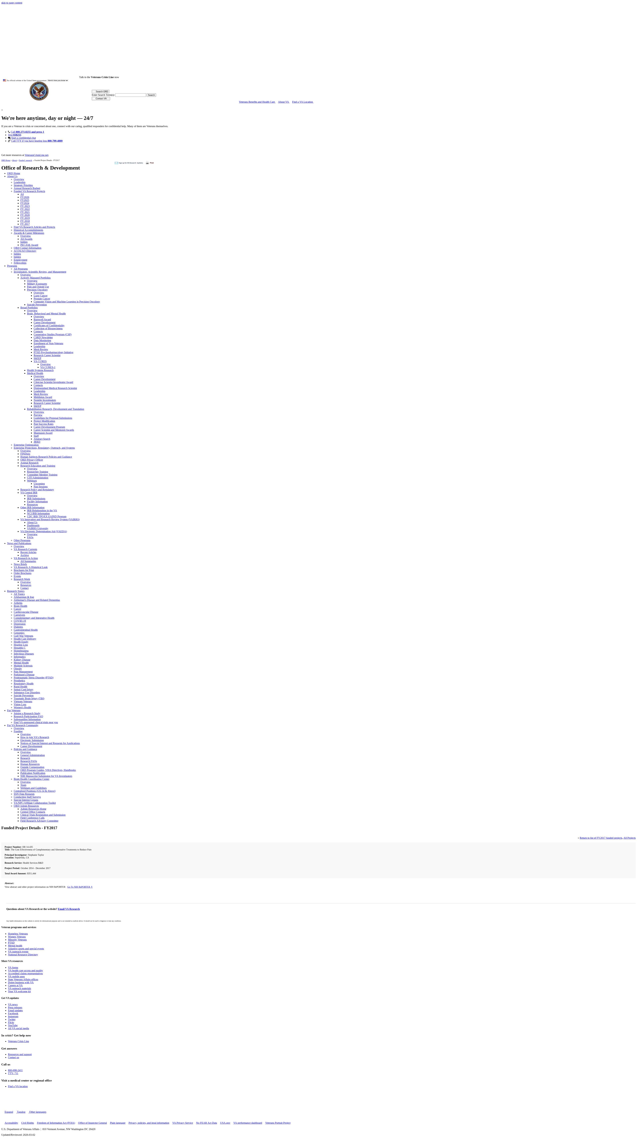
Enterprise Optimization (26, 444)
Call (27, 131)
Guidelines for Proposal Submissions (53, 418)
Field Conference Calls (32, 817)
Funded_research (25, 160)
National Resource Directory (23, 954)
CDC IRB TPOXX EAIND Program (46, 516)
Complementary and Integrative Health (34, 617)
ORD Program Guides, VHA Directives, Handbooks (48, 770)
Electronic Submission (32, 740)
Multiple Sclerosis (23, 665)
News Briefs (20, 564)
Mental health (15, 945)
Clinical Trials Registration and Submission (43, 814)
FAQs (30, 537)
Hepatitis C (20, 647)
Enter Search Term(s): (103, 94)
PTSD (11, 942)
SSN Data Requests (24, 794)
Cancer (17, 609)
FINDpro (25, 453)
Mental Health (21, 662)
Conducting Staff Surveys (27, 797)
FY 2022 (25, 209)
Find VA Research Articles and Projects (34, 227)
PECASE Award (29, 245)
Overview (19, 179)
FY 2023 (25, 206)
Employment (20, 259)
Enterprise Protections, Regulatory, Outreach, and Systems (44, 447)
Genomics (19, 632)
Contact (24, 588)
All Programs (21, 268)
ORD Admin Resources (26, 805)
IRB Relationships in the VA (42, 510)
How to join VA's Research (34, 737)
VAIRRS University (37, 528)
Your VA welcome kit (19, 991)
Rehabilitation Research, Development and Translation (55, 409)
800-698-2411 (15, 1070)
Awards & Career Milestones (29, 233)
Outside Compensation (32, 767)
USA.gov (225, 1122)
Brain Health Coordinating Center (31, 779)
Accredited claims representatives (25, 973)
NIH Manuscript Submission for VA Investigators (46, 776)
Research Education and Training (37, 465)
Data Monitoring (42, 340)
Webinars (32, 480)
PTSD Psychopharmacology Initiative (53, 352)
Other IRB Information (32, 507)
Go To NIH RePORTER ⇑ (80, 887)
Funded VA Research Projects (29, 191)
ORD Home (5, 160)
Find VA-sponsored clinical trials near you (36, 722)
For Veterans (13, 710)
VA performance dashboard (247, 1122)
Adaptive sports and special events (26, 948)
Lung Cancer (40, 295)
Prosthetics (19, 680)
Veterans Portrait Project (277, 1122)
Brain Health (20, 606)
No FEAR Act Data (206, 1122)
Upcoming (39, 483)
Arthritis (18, 603)
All (22, 194)
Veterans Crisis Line (18, 1041)
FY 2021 (25, 212)
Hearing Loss (21, 644)
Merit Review (41, 349)
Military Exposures (37, 283)
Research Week (22, 579)
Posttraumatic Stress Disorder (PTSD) (33, 677)
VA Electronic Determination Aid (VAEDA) (43, 531)
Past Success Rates (43, 424)
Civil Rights (27, 1122)
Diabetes (18, 626)
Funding (18, 731)
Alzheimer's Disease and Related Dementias (37, 600)
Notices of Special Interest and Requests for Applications (50, 743)
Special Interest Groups (26, 800)
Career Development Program (49, 427)
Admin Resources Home (33, 808)
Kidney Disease (22, 659)
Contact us (13, 1057)
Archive (24, 555)
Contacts (38, 331)
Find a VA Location (303, 101)
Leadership (19, 182)
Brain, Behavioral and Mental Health (46, 313)
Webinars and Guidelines (33, 788)
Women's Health (22, 707)
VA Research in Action (26, 558)
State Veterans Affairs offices (23, 979)
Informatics (20, 656)
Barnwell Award (42, 319)
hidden (24, 242)
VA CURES (40, 361)
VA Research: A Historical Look (31, 567)
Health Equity (21, 641)
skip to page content (11, 2)
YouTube (13, 1025)
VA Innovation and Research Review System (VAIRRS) (50, 519)
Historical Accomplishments (28, 230)
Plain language (117, 1122)
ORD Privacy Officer (31, 459)
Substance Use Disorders (27, 692)
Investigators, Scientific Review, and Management (40, 271)
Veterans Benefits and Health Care (257, 101)
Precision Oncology (37, 289)
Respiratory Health (24, 683)
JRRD (37, 441)
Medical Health (35, 373)
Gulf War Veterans (23, 635)
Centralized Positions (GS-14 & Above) (34, 791)
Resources (32, 504)
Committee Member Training (42, 474)
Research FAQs (28, 761)
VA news (13, 1004)
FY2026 (24, 197)
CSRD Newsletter (43, 337)
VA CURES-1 (47, 367)
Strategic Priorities (23, 185)
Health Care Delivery (25, 638)
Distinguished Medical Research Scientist (55, 388)
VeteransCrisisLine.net (36, 155)
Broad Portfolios (29, 307)
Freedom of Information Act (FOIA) (56, 1122)
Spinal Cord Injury (23, 689)
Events (17, 576)
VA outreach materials (19, 988)
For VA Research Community (22, 725)
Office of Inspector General (92, 1122)
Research (25, 758)
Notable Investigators (45, 400)
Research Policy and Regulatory (37, 489)
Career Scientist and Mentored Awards (54, 430)
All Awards (26, 239)
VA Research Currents (25, 549)
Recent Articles (28, 552)
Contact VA (101, 98)
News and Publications (19, 543)
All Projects (629, 837)
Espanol (9, 1111)
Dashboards (33, 525)
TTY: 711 (13, 1073)
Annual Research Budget (27, 188)
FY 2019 (25, 218)
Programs (12, 265)
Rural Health (20, 686)
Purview (38, 415)
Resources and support (20, 1054)
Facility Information (37, 501)
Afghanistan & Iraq (24, 597)
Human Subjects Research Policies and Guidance (46, 456)
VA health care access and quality (25, 970)
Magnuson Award (43, 432)
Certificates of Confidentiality (49, 325)
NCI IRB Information (38, 513)
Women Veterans (17, 936)
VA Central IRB (28, 492)
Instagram (13, 1016)
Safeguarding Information (27, 719)
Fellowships (20, 262)
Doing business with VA (21, 982)
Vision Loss (20, 704)
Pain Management (23, 671)
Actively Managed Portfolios (35, 277)
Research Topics (15, 591)
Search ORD (101, 91)
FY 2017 (25, 224)
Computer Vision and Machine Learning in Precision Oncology (67, 301)
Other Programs (22, 540)
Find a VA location (18, 1086)
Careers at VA (15, 985)
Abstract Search (42, 438)
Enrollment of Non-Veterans (48, 343)
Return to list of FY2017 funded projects (601, 837)
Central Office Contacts (32, 811)
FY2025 (24, 200)
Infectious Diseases (24, 653)
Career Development (44, 322)
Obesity (18, 668)
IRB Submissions (36, 498)
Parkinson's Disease (24, 674)
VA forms (13, 967)
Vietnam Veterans (23, 701)
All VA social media (18, 1028)
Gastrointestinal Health (26, 629)
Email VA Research (69, 909)
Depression (20, 623)
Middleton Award (43, 397)
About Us (12, 176)
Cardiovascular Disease (26, 612)
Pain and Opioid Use (38, 286)
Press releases (15, 1007)
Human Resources (30, 764)
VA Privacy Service (182, 1122)
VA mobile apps (16, 976)
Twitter (11, 1019)
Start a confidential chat (23, 137)
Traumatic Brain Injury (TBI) (29, 698)
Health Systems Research (40, 370)
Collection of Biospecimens (48, 328)
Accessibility (11, 1122)
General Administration (32, 755)
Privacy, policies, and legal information (149, 1122)
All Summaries (28, 561)
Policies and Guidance (25, 749)
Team (23, 785)
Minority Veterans (17, 939)
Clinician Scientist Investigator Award (53, 382)
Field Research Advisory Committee (39, 820)
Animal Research (29, 462)
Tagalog (20, 1111)
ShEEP (37, 358)
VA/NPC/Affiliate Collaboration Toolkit (35, 802)
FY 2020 (25, 215)
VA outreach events (18, 951)
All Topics (19, 594)
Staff (36, 435)
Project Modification (44, 421)
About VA (283, 101)
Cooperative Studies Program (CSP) (52, 334)
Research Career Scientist (47, 355)
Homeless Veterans (18, 933)
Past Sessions (41, 486)
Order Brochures (22, 573)
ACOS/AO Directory (25, 250)
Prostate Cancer (42, 298)
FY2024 (24, 203)
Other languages (37, 1111)
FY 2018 (25, 221)
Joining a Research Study (27, 713)
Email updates (15, 1010)
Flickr (11, 1022)
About (14, 160)
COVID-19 (20, 620)
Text (14, 134)
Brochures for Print (24, 570)
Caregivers (19, 615)
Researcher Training (37, 471)
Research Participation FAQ (28, 716)
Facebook (13, 1013)
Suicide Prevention (37, 304)
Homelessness (21, 650)
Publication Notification (32, 773)
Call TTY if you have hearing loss (37, 140)
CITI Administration (37, 477)
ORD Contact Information (27, 247)
